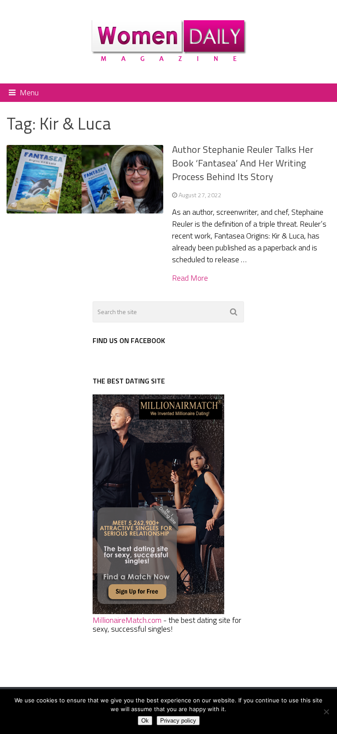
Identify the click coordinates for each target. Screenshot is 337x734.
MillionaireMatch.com (127, 620)
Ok (145, 720)
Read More (190, 278)
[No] (326, 711)
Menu (29, 92)
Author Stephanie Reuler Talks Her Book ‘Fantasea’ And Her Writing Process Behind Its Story (242, 163)
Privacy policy (178, 720)
